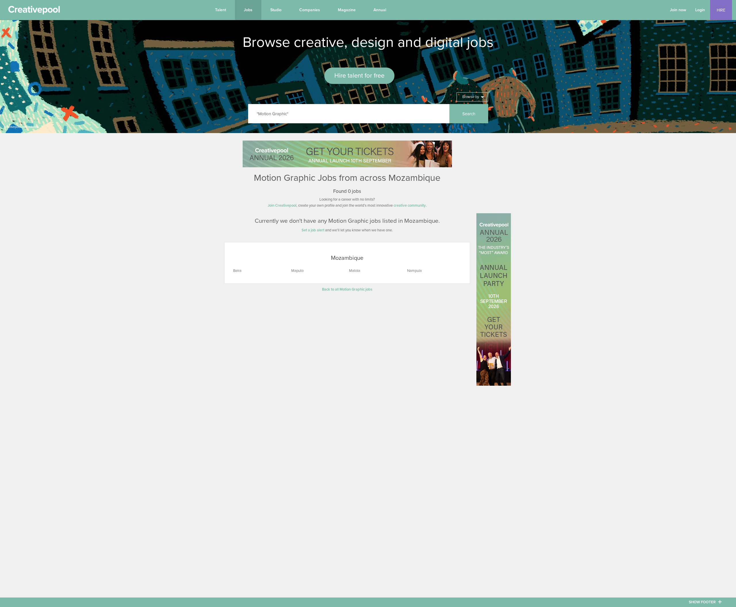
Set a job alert (313, 230)
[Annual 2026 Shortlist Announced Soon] (347, 154)
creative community (410, 205)
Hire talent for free (359, 75)
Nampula (414, 270)
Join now (678, 9)
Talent (220, 9)
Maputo (297, 270)
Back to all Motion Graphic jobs (347, 289)
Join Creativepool (282, 205)
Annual (379, 9)
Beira (237, 270)
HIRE (721, 10)
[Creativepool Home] (34, 11)
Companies (309, 9)
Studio (275, 9)
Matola (354, 270)
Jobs (248, 9)
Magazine (347, 9)
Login (700, 9)
